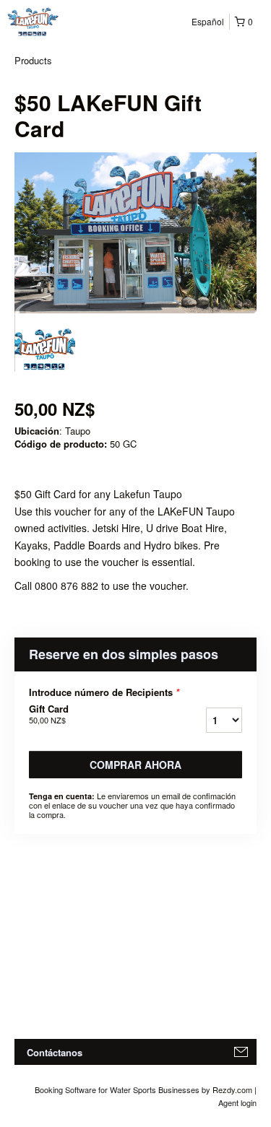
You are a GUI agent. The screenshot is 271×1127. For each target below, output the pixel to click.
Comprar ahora (135, 764)
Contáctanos (54, 1052)
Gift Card (49, 714)
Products (33, 60)
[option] (44, 343)
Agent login (237, 1102)
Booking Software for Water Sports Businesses (118, 1089)
